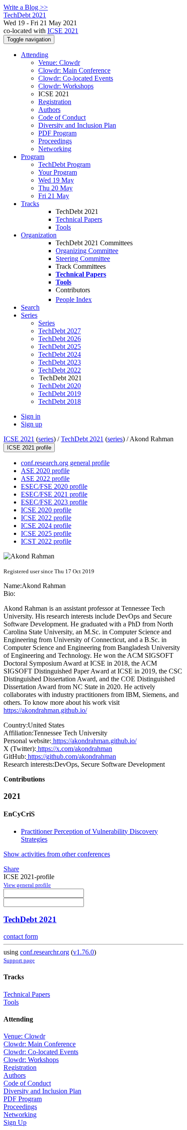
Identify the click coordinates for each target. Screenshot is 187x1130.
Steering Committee (83, 258)
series (45, 439)
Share (11, 869)
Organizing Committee (87, 250)
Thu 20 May (55, 188)
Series (46, 323)
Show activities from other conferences (56, 854)
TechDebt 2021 (82, 439)
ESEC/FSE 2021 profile (54, 494)
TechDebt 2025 (59, 346)
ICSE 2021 (62, 30)
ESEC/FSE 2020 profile (54, 486)
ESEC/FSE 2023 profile (54, 502)
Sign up (31, 424)
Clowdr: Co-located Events (75, 78)
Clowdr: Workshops (66, 86)
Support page (19, 960)
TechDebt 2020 (59, 385)
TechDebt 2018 (59, 401)
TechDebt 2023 (59, 362)
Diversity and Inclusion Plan (77, 125)
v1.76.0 (83, 952)
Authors (49, 109)
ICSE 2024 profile (46, 525)
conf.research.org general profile (65, 463)
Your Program (57, 172)
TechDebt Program (64, 164)
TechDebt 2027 (59, 331)
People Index (74, 299)
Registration (54, 101)
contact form (20, 936)
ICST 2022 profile (46, 541)
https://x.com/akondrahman (74, 748)
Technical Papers (79, 219)
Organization (39, 235)
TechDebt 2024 (59, 354)
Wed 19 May (56, 180)
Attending (34, 54)
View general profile (27, 885)
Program (32, 156)
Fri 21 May (53, 196)
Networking (54, 148)
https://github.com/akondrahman (71, 756)
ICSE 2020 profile (46, 510)
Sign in (30, 416)
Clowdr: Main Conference (74, 70)
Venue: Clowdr (59, 62)
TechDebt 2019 (59, 393)
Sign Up (15, 1122)
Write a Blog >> (25, 7)
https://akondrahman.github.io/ (45, 710)
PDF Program (57, 133)
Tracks (30, 203)
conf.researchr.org (44, 952)
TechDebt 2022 (59, 370)
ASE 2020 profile (45, 470)
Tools (63, 227)
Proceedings (55, 141)
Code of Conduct (62, 117)
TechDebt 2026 (59, 338)
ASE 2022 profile (45, 478)
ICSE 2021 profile (29, 447)
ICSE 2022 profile (46, 517)
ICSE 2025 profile (46, 533)
